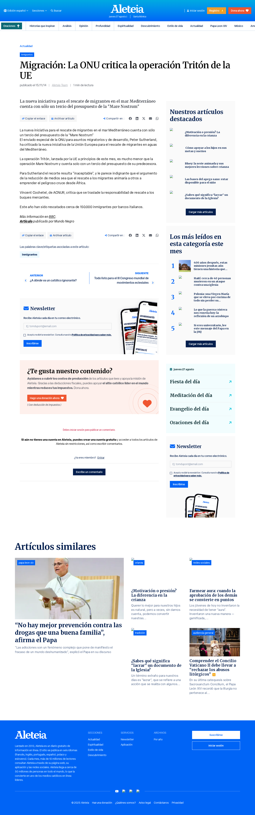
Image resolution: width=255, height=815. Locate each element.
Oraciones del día (189, 423)
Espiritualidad (125, 26)
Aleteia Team (60, 85)
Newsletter (127, 739)
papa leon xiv (26, 562)
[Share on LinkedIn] (137, 118)
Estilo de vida (175, 26)
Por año (158, 739)
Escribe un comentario (89, 472)
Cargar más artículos (201, 212)
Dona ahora (237, 10)
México (238, 26)
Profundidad (103, 26)
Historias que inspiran (42, 26)
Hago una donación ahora (44, 398)
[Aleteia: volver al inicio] (127, 8)
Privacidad (178, 802)
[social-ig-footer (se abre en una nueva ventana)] (138, 791)
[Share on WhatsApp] (157, 118)
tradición (140, 633)
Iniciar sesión (197, 10)
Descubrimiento (150, 26)
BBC (52, 216)
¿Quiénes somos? (125, 802)
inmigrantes (29, 254)
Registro (214, 10)
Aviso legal (145, 802)
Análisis (67, 26)
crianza (139, 562)
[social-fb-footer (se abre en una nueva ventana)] (124, 791)
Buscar (58, 10)
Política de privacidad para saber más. (92, 334)
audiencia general (203, 633)
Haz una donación (102, 802)
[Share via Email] (150, 118)
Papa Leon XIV (218, 26)
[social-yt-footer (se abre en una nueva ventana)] (117, 791)
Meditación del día (191, 395)
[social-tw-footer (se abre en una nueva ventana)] (131, 791)
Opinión (83, 26)
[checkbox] (25, 335)
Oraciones (9, 26)
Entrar (101, 457)
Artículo (26, 221)
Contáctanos (161, 802)
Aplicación (127, 744)
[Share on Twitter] (143, 118)
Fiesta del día (185, 382)
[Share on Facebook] (130, 118)
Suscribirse (216, 735)
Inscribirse (33, 343)
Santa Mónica (139, 16)
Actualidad (196, 26)
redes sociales (201, 562)
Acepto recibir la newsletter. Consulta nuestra (69, 334)
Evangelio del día (189, 409)
